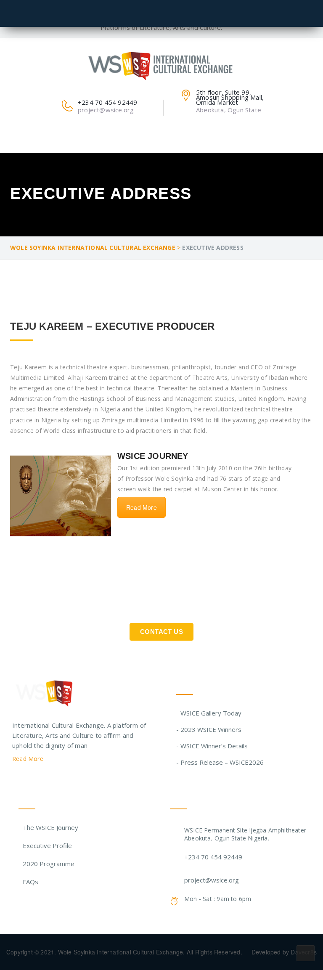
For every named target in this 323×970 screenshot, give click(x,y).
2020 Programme (48, 863)
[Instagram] (48, 779)
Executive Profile (47, 845)
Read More (141, 507)
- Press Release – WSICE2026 (220, 762)
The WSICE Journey (50, 827)
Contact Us (161, 631)
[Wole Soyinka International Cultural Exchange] (162, 64)
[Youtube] (64, 779)
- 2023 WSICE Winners (208, 729)
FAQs (30, 881)
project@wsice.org (211, 880)
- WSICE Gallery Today (208, 713)
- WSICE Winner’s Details (212, 746)
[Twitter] (15, 779)
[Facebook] (31, 779)
